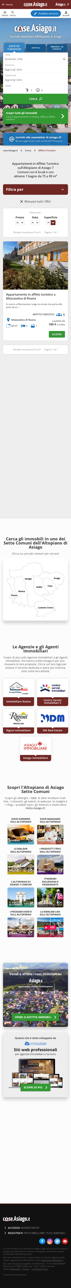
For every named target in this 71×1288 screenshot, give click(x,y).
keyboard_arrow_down (22, 222)
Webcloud (15, 1269)
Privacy (26, 1269)
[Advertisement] (35, 395)
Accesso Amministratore (15, 1274)
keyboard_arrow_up (17, 222)
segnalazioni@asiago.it (52, 1260)
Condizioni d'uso (39, 1269)
